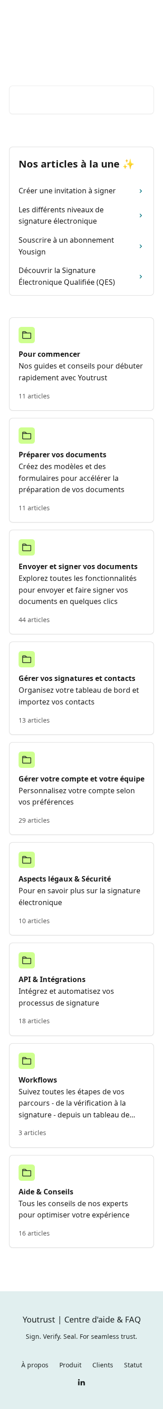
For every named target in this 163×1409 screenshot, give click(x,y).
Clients (102, 1365)
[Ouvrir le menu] (146, 16)
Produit (70, 1365)
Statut (133, 1365)
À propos (34, 1365)
